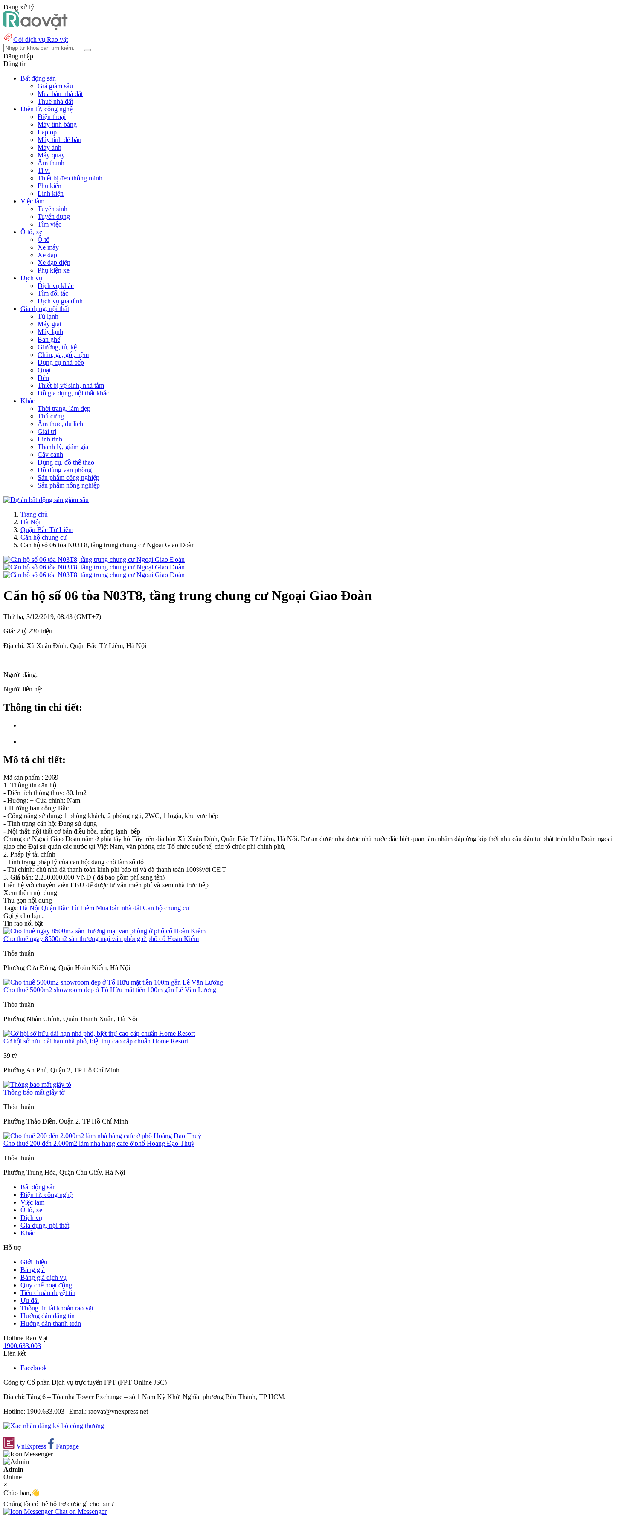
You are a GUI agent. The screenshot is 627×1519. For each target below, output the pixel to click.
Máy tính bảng (57, 124)
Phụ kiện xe (54, 270)
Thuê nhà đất (55, 101)
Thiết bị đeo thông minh (70, 178)
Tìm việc (49, 224)
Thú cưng (51, 416)
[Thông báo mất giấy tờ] (37, 1084)
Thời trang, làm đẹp (64, 408)
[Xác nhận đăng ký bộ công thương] (53, 1425)
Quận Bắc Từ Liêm (46, 529)
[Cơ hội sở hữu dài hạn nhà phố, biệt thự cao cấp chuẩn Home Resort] (99, 1033)
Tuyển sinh (52, 208)
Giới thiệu (33, 1262)
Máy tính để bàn (59, 139)
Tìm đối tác (53, 293)
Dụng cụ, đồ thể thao (66, 462)
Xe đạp (47, 254)
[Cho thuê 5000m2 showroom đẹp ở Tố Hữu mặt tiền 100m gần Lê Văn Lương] (113, 982)
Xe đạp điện (54, 262)
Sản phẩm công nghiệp (68, 477)
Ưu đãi (29, 1300)
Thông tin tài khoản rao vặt (56, 1308)
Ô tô (43, 239)
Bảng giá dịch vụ (43, 1277)
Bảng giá (32, 1269)
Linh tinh (50, 439)
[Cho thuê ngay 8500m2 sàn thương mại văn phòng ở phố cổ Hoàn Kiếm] (104, 931)
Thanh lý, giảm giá (63, 446)
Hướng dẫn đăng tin (47, 1315)
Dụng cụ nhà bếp (61, 362)
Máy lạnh (50, 331)
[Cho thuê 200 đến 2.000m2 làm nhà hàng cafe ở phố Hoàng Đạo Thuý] (102, 1135)
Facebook (33, 1367)
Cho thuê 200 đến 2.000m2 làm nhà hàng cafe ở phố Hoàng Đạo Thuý (98, 1143)
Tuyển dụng (54, 216)
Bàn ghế (49, 339)
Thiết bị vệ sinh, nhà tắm (71, 385)
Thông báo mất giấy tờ (33, 1092)
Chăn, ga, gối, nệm (63, 354)
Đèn (43, 377)
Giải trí (47, 431)
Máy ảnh (49, 147)
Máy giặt (49, 324)
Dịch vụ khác (56, 285)
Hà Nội (30, 522)
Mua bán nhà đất (60, 93)
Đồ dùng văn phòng (65, 469)
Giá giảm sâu (55, 86)
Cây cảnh (50, 454)
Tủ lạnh (48, 316)
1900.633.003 (22, 1345)
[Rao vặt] (35, 28)
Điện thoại (52, 116)
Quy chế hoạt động (46, 1285)
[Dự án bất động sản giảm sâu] (46, 499)
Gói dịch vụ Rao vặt (40, 39)
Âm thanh (51, 162)
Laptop (47, 132)
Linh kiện (51, 193)
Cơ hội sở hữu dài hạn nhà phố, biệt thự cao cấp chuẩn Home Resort (95, 1041)
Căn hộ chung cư (43, 537)
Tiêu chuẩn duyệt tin (47, 1292)
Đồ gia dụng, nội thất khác (73, 393)
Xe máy (48, 247)
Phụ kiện (49, 185)
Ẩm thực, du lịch (60, 423)
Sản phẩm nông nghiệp (69, 485)
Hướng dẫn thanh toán (50, 1323)
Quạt (44, 370)
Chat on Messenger (80, 1511)
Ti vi (44, 170)
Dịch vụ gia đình (60, 301)
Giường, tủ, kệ (57, 347)
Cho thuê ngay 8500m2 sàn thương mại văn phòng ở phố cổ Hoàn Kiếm (101, 938)
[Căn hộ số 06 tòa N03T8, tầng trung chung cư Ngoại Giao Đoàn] (94, 559)
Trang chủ (34, 514)
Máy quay (51, 155)
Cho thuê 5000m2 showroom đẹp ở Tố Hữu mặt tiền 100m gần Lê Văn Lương (109, 989)
